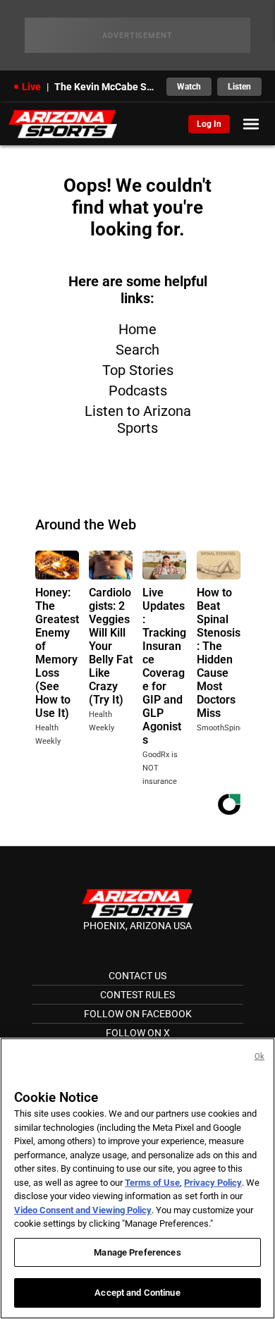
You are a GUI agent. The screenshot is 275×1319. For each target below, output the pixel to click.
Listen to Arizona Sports (138, 419)
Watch (189, 87)
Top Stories (137, 370)
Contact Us (137, 975)
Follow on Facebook (138, 1013)
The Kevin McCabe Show (106, 86)
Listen (239, 87)
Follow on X (138, 1032)
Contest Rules (137, 994)
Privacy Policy (213, 1182)
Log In (209, 124)
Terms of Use (152, 1182)
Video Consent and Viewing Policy (83, 1210)
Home (137, 329)
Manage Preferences (137, 1252)
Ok (259, 1056)
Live (31, 86)
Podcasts (138, 390)
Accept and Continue (137, 1292)
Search (137, 349)
